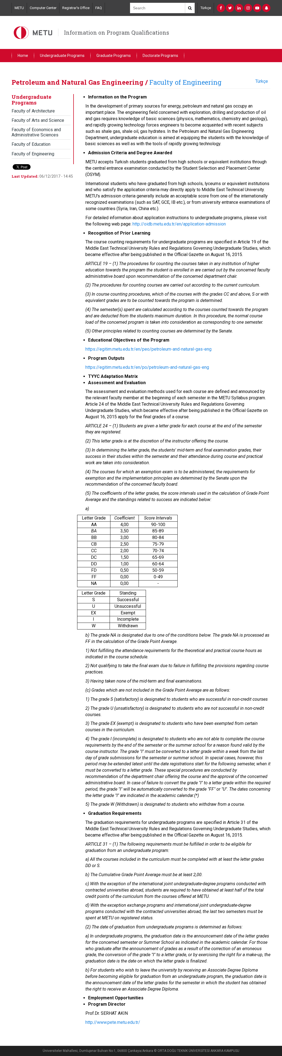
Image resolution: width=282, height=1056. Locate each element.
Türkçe (205, 8)
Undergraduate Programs (62, 55)
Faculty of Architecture (33, 111)
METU (19, 8)
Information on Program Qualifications (116, 32)
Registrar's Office (76, 8)
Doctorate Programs (160, 55)
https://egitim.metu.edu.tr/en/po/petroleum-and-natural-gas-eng (147, 367)
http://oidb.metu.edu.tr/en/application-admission (179, 224)
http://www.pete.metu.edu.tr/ (112, 1022)
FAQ (98, 8)
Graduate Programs (113, 55)
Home (23, 55)
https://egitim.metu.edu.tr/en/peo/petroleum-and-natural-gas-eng (148, 349)
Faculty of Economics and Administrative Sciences (36, 132)
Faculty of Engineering (185, 82)
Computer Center (43, 8)
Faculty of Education (31, 144)
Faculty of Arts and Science (38, 120)
